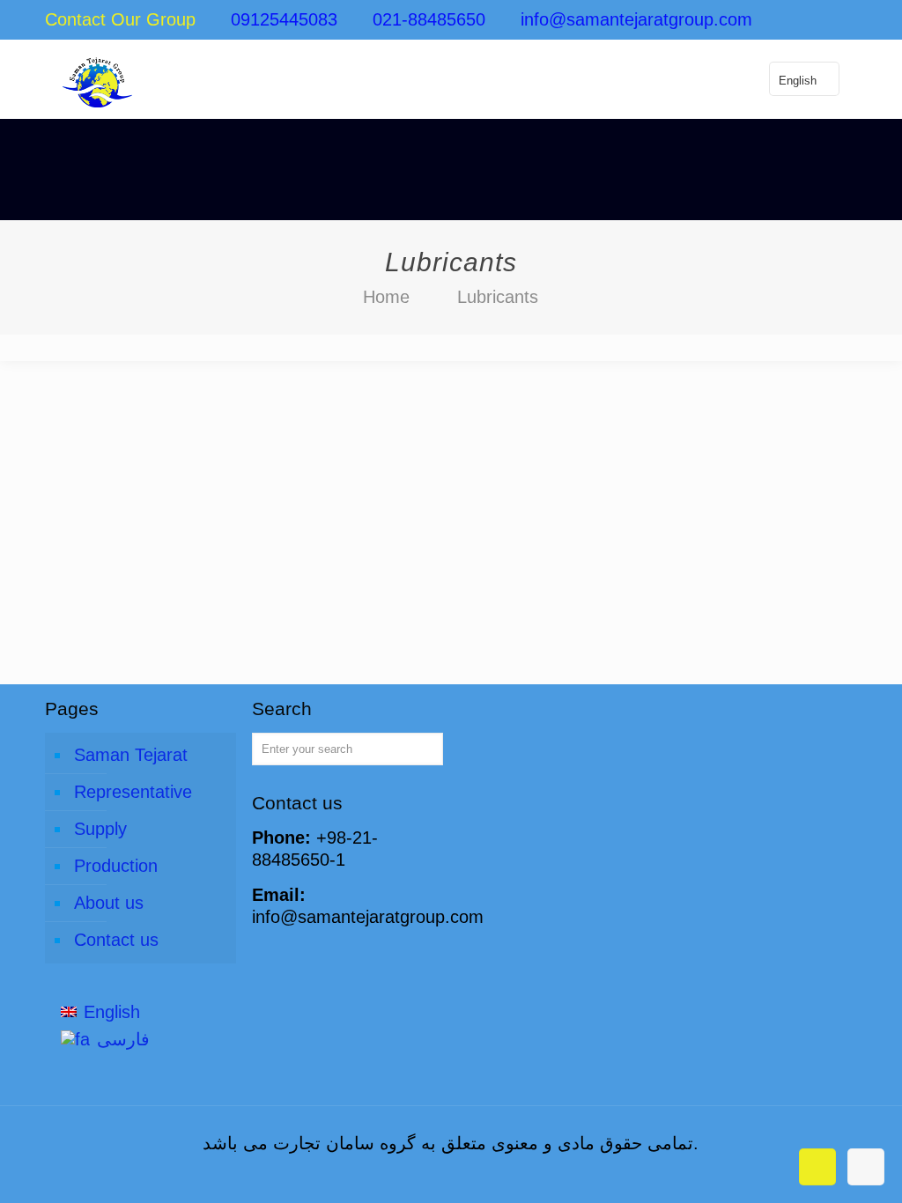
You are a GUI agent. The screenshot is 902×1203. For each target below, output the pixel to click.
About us (109, 902)
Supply (100, 828)
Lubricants (497, 296)
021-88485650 (429, 19)
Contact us (116, 939)
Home (386, 296)
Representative (133, 791)
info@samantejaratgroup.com (636, 19)
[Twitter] (776, 20)
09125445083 (284, 19)
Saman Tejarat (131, 754)
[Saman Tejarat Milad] (97, 79)
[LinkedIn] (800, 20)
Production (116, 865)
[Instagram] (824, 20)
